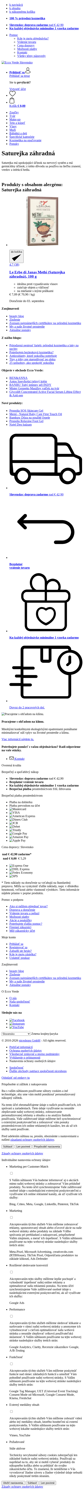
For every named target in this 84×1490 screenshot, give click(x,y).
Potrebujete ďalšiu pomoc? (25, 923)
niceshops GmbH (29, 1040)
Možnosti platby (27, 49)
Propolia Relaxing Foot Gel (26, 421)
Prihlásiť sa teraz (19, 75)
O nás (13, 998)
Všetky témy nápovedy (31, 56)
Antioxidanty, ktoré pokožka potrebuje (33, 355)
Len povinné (23, 1146)
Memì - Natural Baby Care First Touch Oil (35, 414)
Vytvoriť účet (17, 89)
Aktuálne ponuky (20, 330)
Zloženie (14, 319)
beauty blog (16, 316)
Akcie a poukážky (20, 920)
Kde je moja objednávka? (33, 38)
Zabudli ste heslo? (20, 950)
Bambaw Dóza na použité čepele (29, 417)
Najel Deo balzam (20, 424)
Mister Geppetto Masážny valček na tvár (34, 388)
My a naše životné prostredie (27, 326)
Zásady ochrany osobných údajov (22, 1153)
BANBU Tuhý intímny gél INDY (30, 384)
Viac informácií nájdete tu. (18, 739)
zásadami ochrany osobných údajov (32, 1139)
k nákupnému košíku (22, 11)
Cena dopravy (26, 45)
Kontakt (22, 52)
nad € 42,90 (36, 25)
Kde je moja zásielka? (22, 954)
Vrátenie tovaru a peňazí (24, 913)
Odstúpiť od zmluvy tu (16, 1077)
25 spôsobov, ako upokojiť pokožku (31, 362)
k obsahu (15, 8)
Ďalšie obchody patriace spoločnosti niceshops (38, 1071)
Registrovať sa (18, 947)
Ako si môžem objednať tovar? (28, 906)
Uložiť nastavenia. (13, 1482)
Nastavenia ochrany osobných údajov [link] (32, 1061)
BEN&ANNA (18, 378)
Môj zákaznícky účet (22, 930)
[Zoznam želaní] (12, 95)
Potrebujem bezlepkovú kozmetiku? (31, 352)
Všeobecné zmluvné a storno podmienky (34, 1054)
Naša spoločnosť (19, 1001)
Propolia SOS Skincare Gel (26, 410)
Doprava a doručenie (22, 909)
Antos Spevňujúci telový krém (28, 381)
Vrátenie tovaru (26, 42)
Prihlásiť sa (16, 944)
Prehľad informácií (21, 1047)
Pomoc (13, 35)
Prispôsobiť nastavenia (47, 1146)
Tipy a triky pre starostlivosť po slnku (32, 359)
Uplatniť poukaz (19, 957)
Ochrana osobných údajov (25, 1050)
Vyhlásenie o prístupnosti (24, 1057)
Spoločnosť (16, 1067)
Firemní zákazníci (20, 927)
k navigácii (16, 4)
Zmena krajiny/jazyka (44, 1033)
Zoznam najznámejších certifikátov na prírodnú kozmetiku (45, 323)
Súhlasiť (8, 1146)
